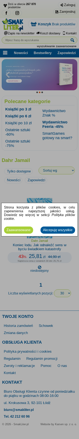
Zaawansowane (19, 230)
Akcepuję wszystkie (57, 230)
